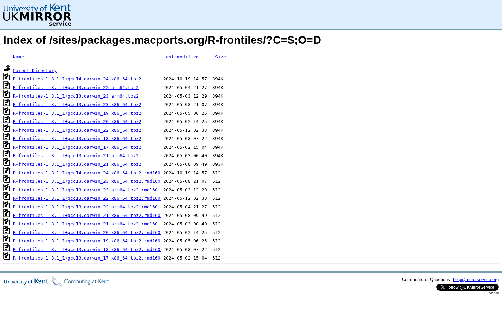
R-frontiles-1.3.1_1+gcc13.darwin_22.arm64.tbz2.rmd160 (85, 206)
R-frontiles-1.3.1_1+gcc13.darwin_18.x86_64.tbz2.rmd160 (87, 249)
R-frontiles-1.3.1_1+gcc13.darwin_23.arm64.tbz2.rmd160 (85, 189)
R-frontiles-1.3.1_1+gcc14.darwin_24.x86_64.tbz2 (77, 79)
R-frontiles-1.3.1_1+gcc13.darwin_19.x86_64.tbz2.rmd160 (87, 240)
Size (220, 56)
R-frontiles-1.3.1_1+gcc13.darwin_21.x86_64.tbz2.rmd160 (87, 215)
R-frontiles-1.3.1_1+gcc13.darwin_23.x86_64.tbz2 (77, 104)
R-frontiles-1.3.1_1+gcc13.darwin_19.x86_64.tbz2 (77, 113)
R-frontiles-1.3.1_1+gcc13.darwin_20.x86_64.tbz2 (77, 121)
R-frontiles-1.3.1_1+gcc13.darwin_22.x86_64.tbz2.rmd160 (87, 198)
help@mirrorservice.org (476, 279)
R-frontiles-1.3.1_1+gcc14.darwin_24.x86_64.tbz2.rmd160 (87, 172)
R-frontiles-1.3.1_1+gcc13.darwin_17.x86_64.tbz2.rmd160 (87, 258)
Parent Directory (35, 70)
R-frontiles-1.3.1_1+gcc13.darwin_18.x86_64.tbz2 (77, 138)
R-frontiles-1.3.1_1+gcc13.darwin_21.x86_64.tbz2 (77, 164)
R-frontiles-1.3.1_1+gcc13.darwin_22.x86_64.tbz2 (77, 130)
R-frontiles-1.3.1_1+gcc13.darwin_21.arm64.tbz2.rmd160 (85, 223)
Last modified (181, 56)
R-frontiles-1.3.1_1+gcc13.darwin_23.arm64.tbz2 (76, 96)
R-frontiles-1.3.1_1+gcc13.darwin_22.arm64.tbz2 (76, 87)
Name (18, 56)
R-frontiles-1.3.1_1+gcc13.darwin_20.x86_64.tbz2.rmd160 (87, 232)
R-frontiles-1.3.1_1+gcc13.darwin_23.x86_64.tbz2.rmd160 (87, 181)
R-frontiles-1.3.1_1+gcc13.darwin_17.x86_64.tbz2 (77, 147)
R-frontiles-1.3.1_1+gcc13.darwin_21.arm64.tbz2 (76, 155)
